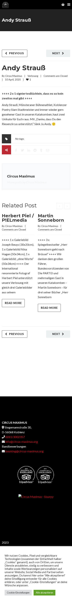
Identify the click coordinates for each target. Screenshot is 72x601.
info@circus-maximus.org (21, 441)
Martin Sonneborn (51, 218)
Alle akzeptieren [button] (44, 592)
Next (56, 53)
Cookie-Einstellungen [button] (18, 592)
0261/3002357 (15, 437)
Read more (13, 303)
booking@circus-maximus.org (24, 451)
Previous (16, 53)
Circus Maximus (13, 75)
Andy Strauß (23, 68)
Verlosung (33, 75)
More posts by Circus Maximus (26, 182)
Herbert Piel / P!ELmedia (18, 218)
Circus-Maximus (14, 226)
